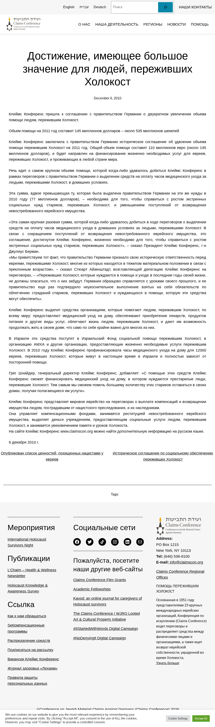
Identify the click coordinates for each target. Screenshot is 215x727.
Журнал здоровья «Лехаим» (33, 668)
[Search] (165, 7)
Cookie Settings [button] (178, 718)
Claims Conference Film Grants (99, 580)
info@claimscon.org (186, 562)
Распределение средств (29, 641)
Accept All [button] (201, 718)
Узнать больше (167, 663)
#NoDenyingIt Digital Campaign (99, 638)
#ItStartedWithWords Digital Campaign (105, 629)
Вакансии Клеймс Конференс (33, 659)
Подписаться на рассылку (30, 650)
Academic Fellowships (92, 589)
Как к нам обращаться (27, 616)
